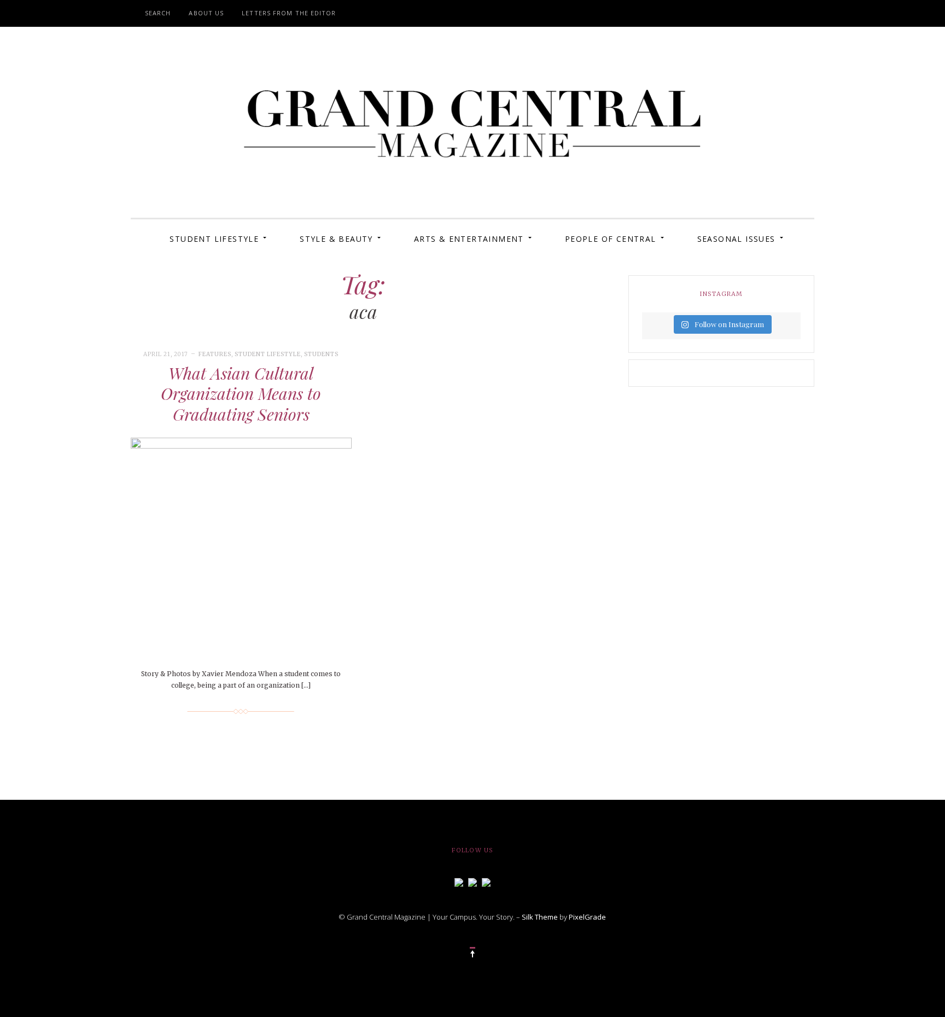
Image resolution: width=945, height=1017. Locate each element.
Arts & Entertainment (469, 239)
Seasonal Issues (736, 239)
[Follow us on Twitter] (472, 881)
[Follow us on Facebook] (458, 881)
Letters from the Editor (289, 13)
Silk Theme (540, 917)
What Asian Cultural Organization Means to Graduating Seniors (241, 393)
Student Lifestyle (214, 239)
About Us (206, 13)
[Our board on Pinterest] (486, 881)
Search (158, 13)
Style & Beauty (336, 239)
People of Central (610, 239)
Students (321, 354)
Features (215, 354)
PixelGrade (587, 917)
